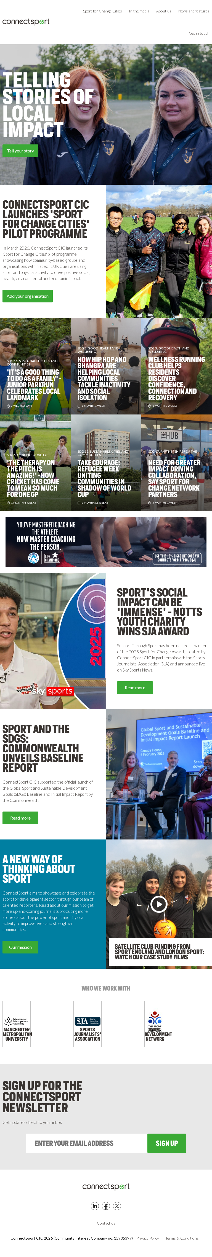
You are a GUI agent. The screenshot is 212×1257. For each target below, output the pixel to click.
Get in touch (199, 33)
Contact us (106, 1223)
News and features (194, 11)
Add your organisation (28, 296)
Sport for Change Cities (102, 11)
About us (163, 11)
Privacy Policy (147, 1238)
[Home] (25, 22)
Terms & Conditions (182, 1238)
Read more (135, 687)
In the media (139, 11)
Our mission (20, 947)
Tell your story (20, 150)
